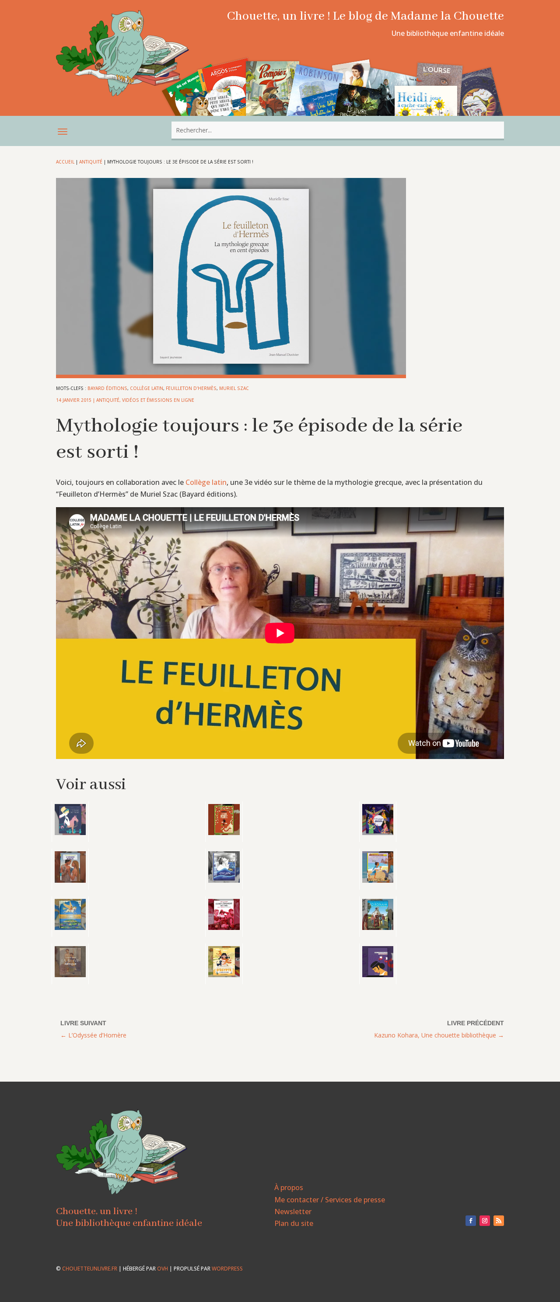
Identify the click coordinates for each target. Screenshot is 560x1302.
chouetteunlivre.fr (89, 1268)
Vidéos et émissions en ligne (158, 400)
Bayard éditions (107, 388)
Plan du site (293, 1223)
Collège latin (146, 388)
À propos (288, 1187)
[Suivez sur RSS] (499, 1220)
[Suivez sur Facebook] (471, 1220)
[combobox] (338, 130)
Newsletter (293, 1211)
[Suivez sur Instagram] (485, 1220)
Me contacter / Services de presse (329, 1200)
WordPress (227, 1268)
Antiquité (90, 162)
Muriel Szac (234, 388)
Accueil (65, 162)
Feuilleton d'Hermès (191, 388)
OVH (162, 1268)
